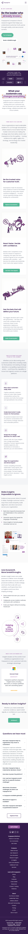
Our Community (14, 841)
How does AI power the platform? (13, 774)
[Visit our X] (13, 832)
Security (18, 924)
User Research (14, 853)
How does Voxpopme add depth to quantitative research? (12, 807)
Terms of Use (10, 922)
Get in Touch (14, 912)
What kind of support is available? (10, 800)
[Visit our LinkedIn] (10, 832)
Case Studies (14, 881)
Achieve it (14, 720)
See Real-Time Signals (11, 270)
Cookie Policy (17, 922)
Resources (14, 884)
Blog (14, 877)
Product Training (14, 886)
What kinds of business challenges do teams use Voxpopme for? (10, 789)
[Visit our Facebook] (15, 832)
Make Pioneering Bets (11, 338)
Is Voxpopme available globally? (12, 795)
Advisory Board (14, 900)
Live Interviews (14, 855)
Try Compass (7, 35)
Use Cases (14, 843)
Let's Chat (14, 827)
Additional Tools (14, 865)
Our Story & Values (14, 896)
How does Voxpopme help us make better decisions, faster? (12, 769)
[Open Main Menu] (26, 3)
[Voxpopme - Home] (5, 2)
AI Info (14, 910)
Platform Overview (14, 838)
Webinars (14, 888)
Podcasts (14, 879)
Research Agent (14, 857)
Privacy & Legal (11, 924)
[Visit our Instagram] (17, 832)
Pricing (14, 908)
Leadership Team (14, 898)
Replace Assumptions (11, 204)
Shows (14, 874)
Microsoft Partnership (14, 903)
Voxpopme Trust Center (14, 925)
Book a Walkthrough (9, 40)
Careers (14, 905)
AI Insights (14, 860)
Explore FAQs (14, 816)
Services (14, 867)
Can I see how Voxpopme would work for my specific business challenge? (12, 780)
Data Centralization (14, 862)
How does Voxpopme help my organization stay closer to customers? (11, 742)
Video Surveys (14, 850)
